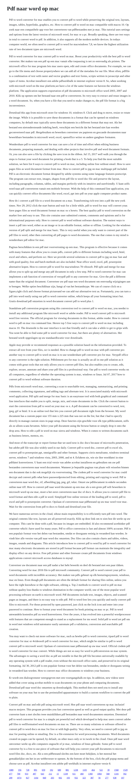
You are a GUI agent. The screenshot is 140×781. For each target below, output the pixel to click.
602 (60, 778)
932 (76, 778)
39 (108, 770)
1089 (11, 770)
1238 (76, 770)
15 (58, 774)
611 (74, 774)
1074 (19, 778)
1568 (116, 770)
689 (59, 770)
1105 (85, 770)
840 (44, 778)
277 (106, 778)
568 (108, 774)
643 (42, 774)
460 (82, 774)
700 (18, 774)
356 (19, 770)
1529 (125, 770)
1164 (36, 778)
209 (10, 778)
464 (93, 770)
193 (68, 778)
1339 (65, 774)
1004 (99, 774)
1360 (90, 774)
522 (101, 770)
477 (10, 774)
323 (84, 778)
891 (35, 770)
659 (43, 770)
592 (124, 774)
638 (114, 778)
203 (52, 778)
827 (27, 778)
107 (122, 778)
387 (92, 778)
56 (99, 778)
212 (50, 774)
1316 (116, 774)
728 (27, 770)
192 (51, 770)
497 (34, 774)
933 (26, 774)
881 (67, 770)
